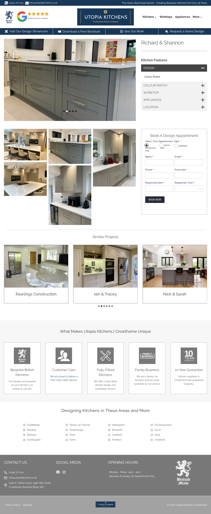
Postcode (181, 170)
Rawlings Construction (36, 294)
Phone (149, 170)
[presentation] (36, 266)
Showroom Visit (150, 149)
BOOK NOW (155, 199)
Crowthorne (33, 425)
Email (178, 157)
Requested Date (155, 183)
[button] (130, 44)
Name (149, 157)
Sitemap (27, 505)
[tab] (99, 306)
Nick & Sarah (174, 294)
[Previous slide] (8, 274)
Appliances (182, 16)
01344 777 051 (16, 472)
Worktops (166, 16)
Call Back (182, 146)
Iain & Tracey (105, 294)
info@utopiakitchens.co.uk (23, 477)
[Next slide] (202, 274)
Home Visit (165, 146)
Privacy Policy (12, 505)
